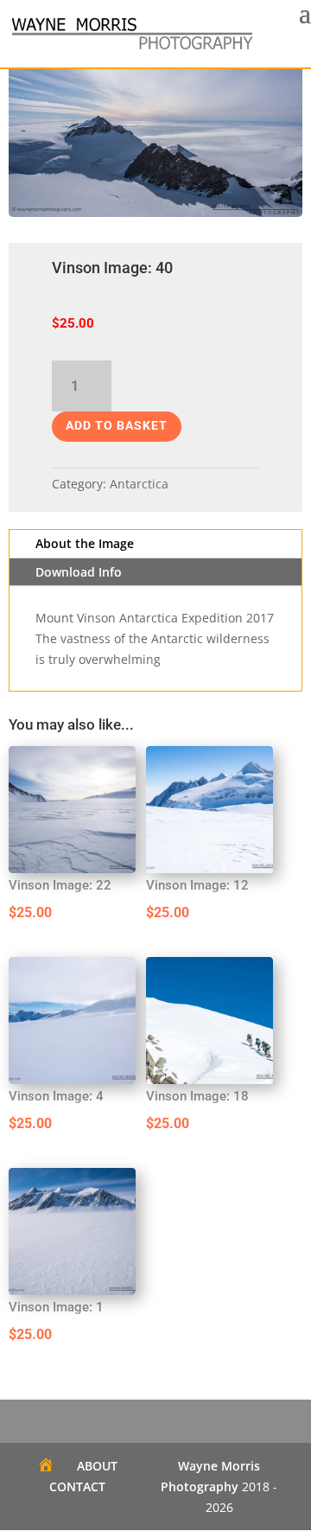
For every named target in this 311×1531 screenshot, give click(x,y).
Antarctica (139, 483)
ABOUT (97, 1466)
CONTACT (77, 1486)
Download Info (78, 572)
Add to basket (117, 425)
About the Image (84, 543)
